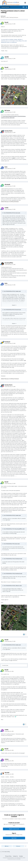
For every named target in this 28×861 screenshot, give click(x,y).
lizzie (6, 167)
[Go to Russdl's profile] (2, 23)
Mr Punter (7, 110)
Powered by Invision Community (14, 858)
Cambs (6, 207)
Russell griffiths (9, 263)
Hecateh (7, 772)
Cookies (21, 856)
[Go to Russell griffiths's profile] (2, 263)
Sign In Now (14, 838)
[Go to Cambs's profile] (2, 208)
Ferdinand (7, 341)
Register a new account (14, 828)
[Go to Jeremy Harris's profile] (2, 131)
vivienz (6, 759)
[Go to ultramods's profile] (2, 185)
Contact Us (15, 856)
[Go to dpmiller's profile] (2, 57)
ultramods (7, 184)
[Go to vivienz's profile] (2, 760)
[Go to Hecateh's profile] (2, 773)
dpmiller (7, 57)
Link (25, 360)
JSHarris (17, 585)
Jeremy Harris (8, 131)
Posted (10, 23)
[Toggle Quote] (3, 212)
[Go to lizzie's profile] (2, 167)
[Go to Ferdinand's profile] (2, 342)
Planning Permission (14, 17)
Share (7, 846)
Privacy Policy (8, 856)
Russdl (3, 16)
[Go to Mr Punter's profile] (2, 111)
